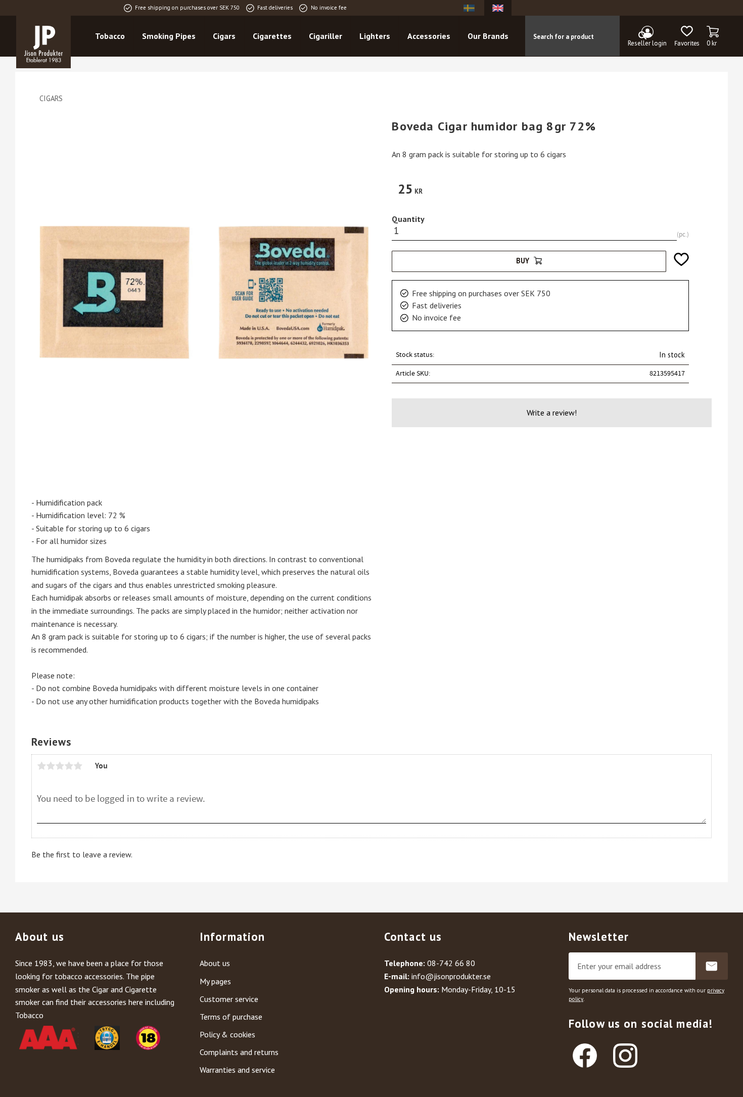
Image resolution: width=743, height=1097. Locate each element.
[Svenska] (469, 8)
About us (215, 963)
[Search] (642, 36)
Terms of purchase (231, 1017)
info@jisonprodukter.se (451, 976)
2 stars (50, 765)
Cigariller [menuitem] (325, 36)
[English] (498, 8)
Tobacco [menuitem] (110, 36)
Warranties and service (237, 1070)
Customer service (229, 999)
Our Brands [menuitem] (488, 36)
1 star (41, 765)
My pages (215, 981)
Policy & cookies (227, 1034)
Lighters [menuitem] (374, 36)
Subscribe (711, 966)
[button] (686, 36)
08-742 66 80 (451, 963)
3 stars (59, 765)
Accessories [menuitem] (428, 36)
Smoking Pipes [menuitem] (169, 36)
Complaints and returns (239, 1052)
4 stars (68, 765)
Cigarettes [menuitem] (272, 36)
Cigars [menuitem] (224, 36)
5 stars (77, 765)
